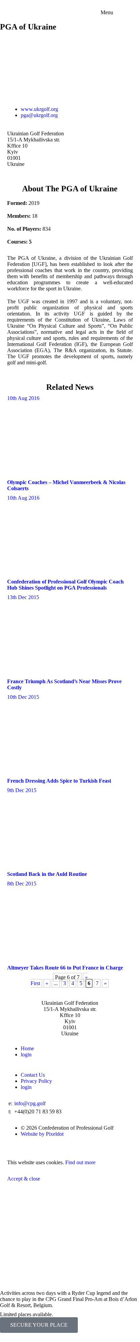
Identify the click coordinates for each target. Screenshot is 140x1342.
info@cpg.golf (30, 1103)
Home (27, 1048)
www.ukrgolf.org (39, 109)
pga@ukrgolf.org (39, 115)
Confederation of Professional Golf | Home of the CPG (70, 3)
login (26, 1054)
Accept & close (23, 1179)
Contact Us (33, 1075)
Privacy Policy (36, 1081)
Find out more (80, 1162)
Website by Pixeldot (42, 1134)
